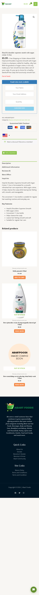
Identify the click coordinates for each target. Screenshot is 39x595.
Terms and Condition (19, 475)
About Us (19, 449)
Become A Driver (19, 456)
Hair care (27, 120)
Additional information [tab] (11, 167)
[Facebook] (15, 493)
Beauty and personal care (16, 120)
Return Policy (19, 470)
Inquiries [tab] (5, 178)
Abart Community (19, 459)
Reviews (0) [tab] (6, 171)
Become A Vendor (19, 454)
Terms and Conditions (19, 473)
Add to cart (19, 277)
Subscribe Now (19, 108)
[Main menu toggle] (36, 4)
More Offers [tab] (6, 175)
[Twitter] (19, 493)
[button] (34, 17)
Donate (19, 452)
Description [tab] (6, 163)
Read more (19, 331)
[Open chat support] (34, 590)
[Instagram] (23, 493)
